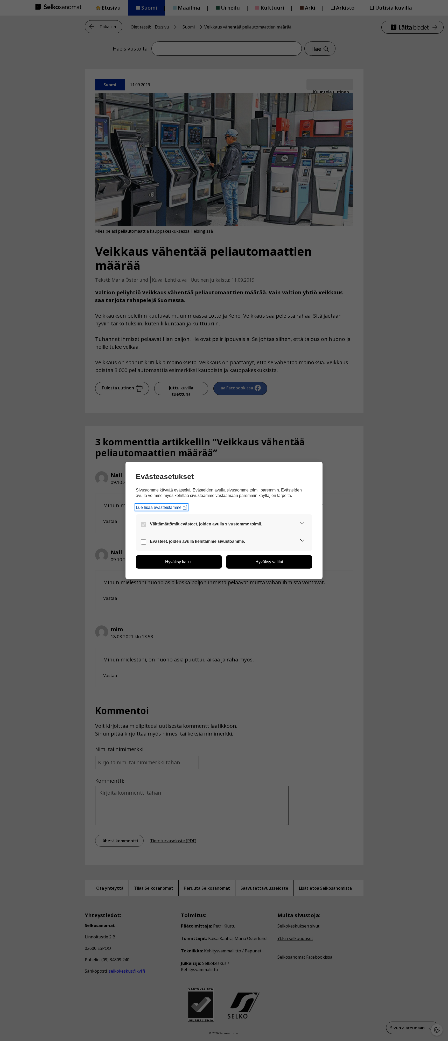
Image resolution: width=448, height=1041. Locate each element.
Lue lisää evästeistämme (158, 507)
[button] (302, 524)
